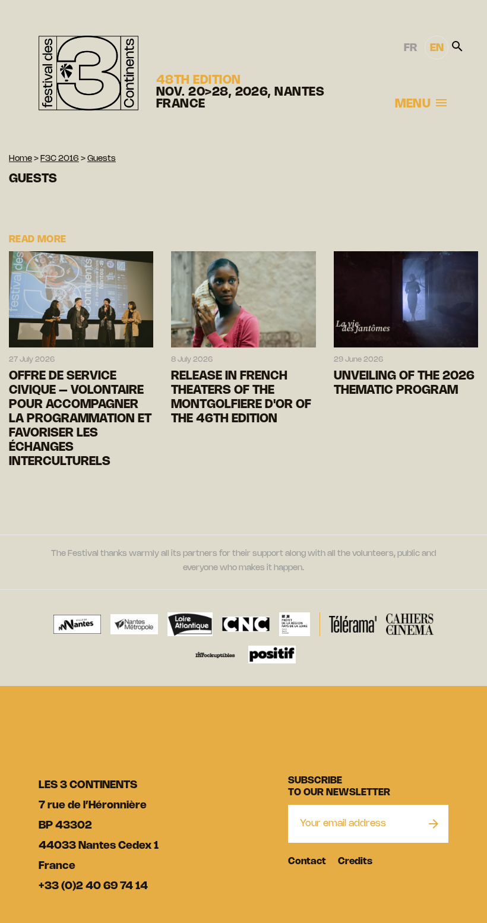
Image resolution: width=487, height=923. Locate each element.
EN (437, 48)
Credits (355, 861)
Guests (101, 159)
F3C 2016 (59, 159)
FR (410, 48)
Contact (307, 861)
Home (20, 159)
